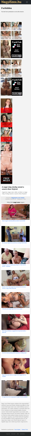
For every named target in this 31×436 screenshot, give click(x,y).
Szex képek (17, 429)
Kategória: (8, 197)
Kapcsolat (8, 433)
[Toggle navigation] (27, 2)
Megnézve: (20, 199)
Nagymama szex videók (17, 197)
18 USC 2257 (13, 433)
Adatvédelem (22, 433)
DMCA (18, 433)
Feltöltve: (7, 199)
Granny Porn (25, 429)
